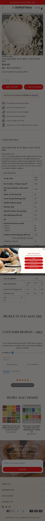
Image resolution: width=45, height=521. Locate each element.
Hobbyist (33, 258)
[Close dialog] (44, 249)
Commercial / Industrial (33, 267)
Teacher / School (33, 261)
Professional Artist (33, 264)
